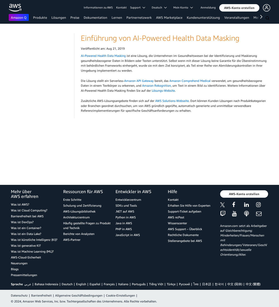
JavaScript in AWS (128, 235)
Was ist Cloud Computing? (29, 210)
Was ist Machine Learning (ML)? (32, 251)
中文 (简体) (234, 284)
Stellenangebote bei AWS (185, 241)
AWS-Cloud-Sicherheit (26, 257)
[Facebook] (238, 205)
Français (109, 284)
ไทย (196, 284)
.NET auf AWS (125, 211)
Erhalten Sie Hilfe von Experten (189, 205)
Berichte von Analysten (78, 234)
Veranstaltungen (236, 17)
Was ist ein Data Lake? (26, 234)
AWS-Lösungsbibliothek (79, 211)
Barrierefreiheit (41, 295)
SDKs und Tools (126, 205)
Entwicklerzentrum (128, 199)
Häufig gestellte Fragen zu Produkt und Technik (87, 225)
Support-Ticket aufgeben (184, 211)
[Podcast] (250, 214)
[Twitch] (226, 214)
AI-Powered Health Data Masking (103, 55)
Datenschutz (19, 295)
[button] (239, 8)
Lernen (117, 17)
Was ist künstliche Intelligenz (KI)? (34, 239)
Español (95, 284)
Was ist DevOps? (22, 222)
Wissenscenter (177, 223)
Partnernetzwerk (139, 17)
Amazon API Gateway (139, 81)
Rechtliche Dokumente (183, 235)
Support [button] (136, 7)
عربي (27, 284)
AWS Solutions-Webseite (172, 101)
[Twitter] (226, 205)
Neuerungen (19, 263)
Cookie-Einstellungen (120, 295)
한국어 (219, 284)
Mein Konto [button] (181, 7)
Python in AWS (126, 217)
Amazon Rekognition (156, 85)
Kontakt (121, 7)
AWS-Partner (71, 239)
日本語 (206, 284)
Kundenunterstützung (203, 17)
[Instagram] (262, 205)
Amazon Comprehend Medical (190, 81)
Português (139, 284)
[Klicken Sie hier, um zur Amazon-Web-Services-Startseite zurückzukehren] (15, 8)
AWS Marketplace (169, 17)
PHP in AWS (124, 229)
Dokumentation (95, 17)
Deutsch (67, 284)
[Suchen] (267, 18)
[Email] (262, 214)
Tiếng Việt (156, 284)
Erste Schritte (72, 199)
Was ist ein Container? (26, 228)
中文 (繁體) (253, 284)
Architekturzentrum (76, 217)
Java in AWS (124, 223)
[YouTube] (238, 214)
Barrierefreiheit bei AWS (27, 216)
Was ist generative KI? (26, 245)
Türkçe (171, 284)
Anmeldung (208, 7)
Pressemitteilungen (24, 275)
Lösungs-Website (163, 90)
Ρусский (184, 284)
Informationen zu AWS (98, 7)
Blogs (15, 269)
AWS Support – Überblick (185, 229)
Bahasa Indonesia (46, 284)
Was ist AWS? (20, 204)
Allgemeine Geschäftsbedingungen (78, 295)
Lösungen (58, 17)
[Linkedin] (250, 205)
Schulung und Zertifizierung (82, 205)
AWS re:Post (176, 217)
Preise (74, 17)
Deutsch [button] (158, 7)
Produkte (40, 17)
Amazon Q (19, 17)
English (81, 284)
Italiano (123, 284)
